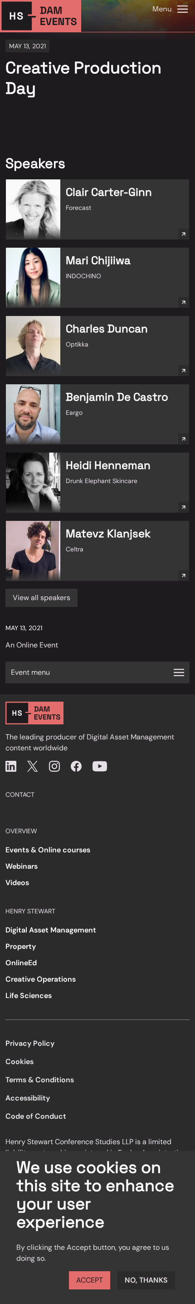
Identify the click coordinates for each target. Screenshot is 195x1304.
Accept (89, 1280)
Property (20, 946)
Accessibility (27, 1098)
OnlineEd (21, 963)
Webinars (21, 866)
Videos (17, 882)
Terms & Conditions (39, 1080)
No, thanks (146, 1280)
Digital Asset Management (50, 930)
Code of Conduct (35, 1116)
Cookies (19, 1061)
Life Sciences (28, 995)
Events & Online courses (47, 850)
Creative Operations (40, 979)
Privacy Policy (29, 1043)
